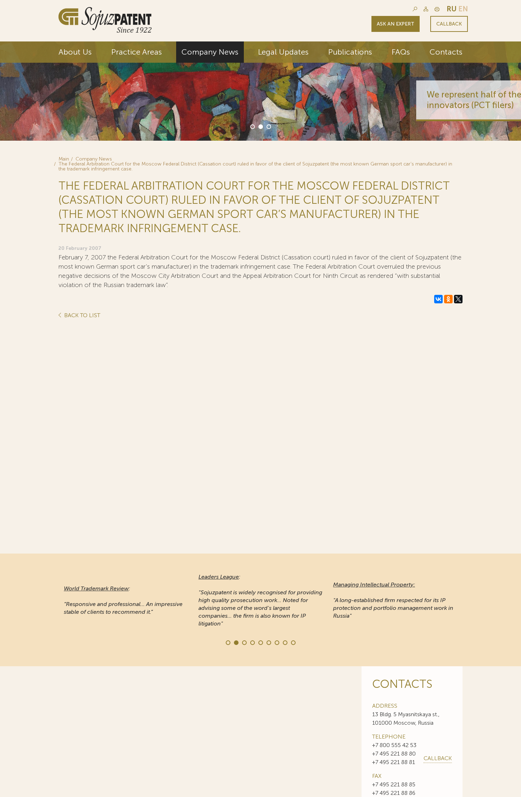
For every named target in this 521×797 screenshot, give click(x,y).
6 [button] (268, 642)
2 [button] (260, 126)
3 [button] (268, 126)
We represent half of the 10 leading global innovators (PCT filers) (379, 99)
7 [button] (276, 642)
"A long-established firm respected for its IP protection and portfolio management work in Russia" (393, 600)
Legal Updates (283, 52)
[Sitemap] (426, 9)
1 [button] (252, 126)
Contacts (446, 52)
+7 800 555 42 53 (394, 745)
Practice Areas (136, 52)
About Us (75, 52)
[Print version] (437, 9)
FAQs (401, 52)
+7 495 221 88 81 (393, 762)
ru (451, 8)
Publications (350, 52)
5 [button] (260, 642)
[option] (260, 91)
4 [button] (252, 642)
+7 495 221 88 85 (393, 784)
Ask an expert (395, 24)
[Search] (415, 9)
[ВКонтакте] (438, 299)
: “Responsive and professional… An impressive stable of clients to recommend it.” (123, 600)
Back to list (81, 316)
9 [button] (293, 642)
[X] (458, 299)
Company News (210, 52)
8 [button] (284, 642)
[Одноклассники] (448, 299)
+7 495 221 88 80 (394, 753)
